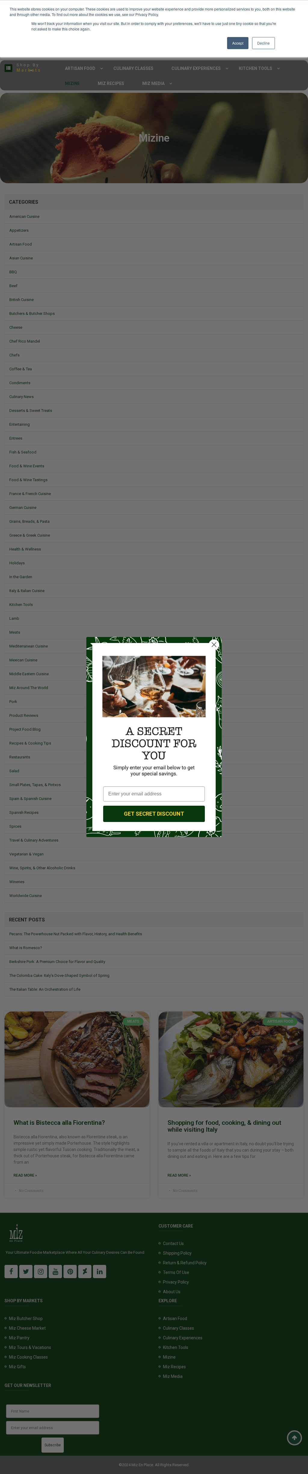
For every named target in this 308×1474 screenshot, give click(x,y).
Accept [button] (237, 42)
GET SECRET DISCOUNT (154, 814)
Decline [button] (263, 42)
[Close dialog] (214, 644)
